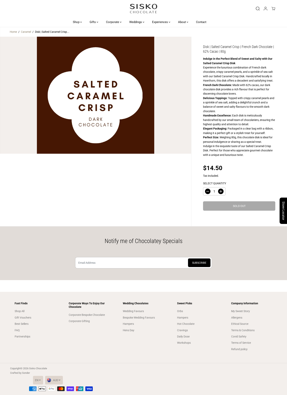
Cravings (182, 330)
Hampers (128, 323)
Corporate (113, 22)
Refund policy (239, 349)
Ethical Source (239, 323)
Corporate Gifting (79, 321)
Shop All (19, 311)
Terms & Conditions (243, 330)
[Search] (257, 8)
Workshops (184, 342)
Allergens (236, 317)
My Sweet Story (240, 311)
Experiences (160, 22)
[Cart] (273, 8)
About (182, 22)
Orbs (180, 311)
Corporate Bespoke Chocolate (87, 314)
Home (13, 31)
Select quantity (214, 183)
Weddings (136, 22)
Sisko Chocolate (38, 368)
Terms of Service (241, 342)
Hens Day (128, 330)
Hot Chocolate (185, 323)
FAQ (17, 330)
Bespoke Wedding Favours (139, 317)
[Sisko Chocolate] (143, 8)
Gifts (93, 22)
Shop (76, 22)
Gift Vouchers (23, 317)
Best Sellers (22, 323)
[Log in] (265, 8)
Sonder (26, 372)
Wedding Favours (133, 311)
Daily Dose (183, 336)
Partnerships (22, 336)
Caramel (26, 31)
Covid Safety (238, 336)
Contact (201, 22)
